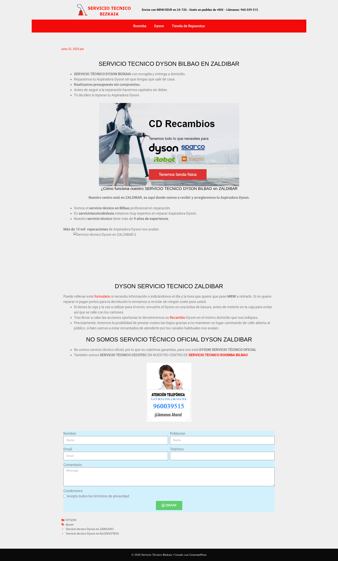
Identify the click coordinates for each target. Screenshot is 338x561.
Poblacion (177, 433)
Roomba (139, 26)
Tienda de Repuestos (188, 26)
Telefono (177, 449)
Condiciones (73, 491)
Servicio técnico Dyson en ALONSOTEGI (92, 533)
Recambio (177, 317)
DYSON (71, 520)
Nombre (69, 433)
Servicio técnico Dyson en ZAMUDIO (90, 529)
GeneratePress (198, 554)
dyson (70, 524)
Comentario (72, 465)
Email (67, 449)
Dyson (159, 26)
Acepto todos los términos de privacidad (98, 496)
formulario (102, 296)
